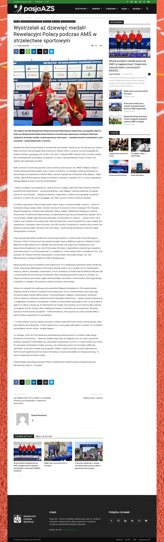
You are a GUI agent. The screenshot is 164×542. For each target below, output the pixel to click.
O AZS (47, 2)
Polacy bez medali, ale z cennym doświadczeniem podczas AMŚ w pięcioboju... (136, 106)
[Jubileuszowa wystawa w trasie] (118, 145)
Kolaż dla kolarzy (137, 175)
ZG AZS (127, 540)
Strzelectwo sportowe (68, 21)
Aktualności (47, 21)
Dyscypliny (80, 8)
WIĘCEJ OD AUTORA (44, 436)
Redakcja (119, 540)
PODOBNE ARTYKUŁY (24, 436)
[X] (144, 2)
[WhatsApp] (27, 51)
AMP (134, 540)
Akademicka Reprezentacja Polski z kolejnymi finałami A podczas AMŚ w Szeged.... (135, 119)
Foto (111, 150)
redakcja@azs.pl (69, 529)
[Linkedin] (136, 2)
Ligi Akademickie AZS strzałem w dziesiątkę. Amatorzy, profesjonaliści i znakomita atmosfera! (32, 400)
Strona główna (19, 18)
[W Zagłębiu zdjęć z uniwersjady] (141, 145)
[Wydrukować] (45, 51)
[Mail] (140, 2)
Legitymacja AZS (144, 540)
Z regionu (111, 8)
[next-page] (19, 476)
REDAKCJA (39, 2)
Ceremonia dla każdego (118, 175)
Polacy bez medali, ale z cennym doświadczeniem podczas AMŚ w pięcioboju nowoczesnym (88, 465)
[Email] (39, 51)
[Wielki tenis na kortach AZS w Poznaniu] (58, 451)
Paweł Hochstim (23, 46)
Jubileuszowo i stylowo (93, 398)
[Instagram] (132, 2)
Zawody (96, 8)
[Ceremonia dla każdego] (118, 166)
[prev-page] (15, 476)
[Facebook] (127, 2)
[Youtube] (148, 2)
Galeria (136, 8)
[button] (147, 9)
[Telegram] (51, 51)
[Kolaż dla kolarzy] (141, 166)
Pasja (124, 8)
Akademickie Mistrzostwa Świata (46, 18)
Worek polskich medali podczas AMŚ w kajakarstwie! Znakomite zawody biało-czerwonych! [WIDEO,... (128, 65)
